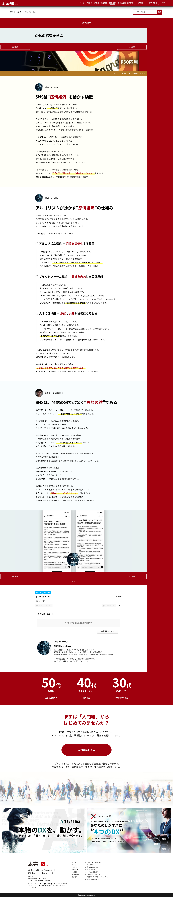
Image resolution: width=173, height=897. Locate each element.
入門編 (88, 3)
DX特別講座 (122, 3)
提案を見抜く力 (51, 697)
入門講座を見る (86, 750)
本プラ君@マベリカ (93, 879)
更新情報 (130, 3)
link (44, 830)
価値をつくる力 (122, 697)
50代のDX (95, 3)
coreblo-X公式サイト (93, 874)
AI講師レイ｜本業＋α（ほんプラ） (98, 877)
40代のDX (103, 3)
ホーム (82, 3)
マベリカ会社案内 (92, 872)
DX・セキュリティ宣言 (94, 862)
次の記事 (132, 47)
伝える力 (86, 697)
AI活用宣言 (90, 865)
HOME (11, 12)
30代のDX (112, 3)
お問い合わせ (91, 869)
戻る (73, 581)
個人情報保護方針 (92, 867)
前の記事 (15, 47)
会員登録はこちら (107, 631)
